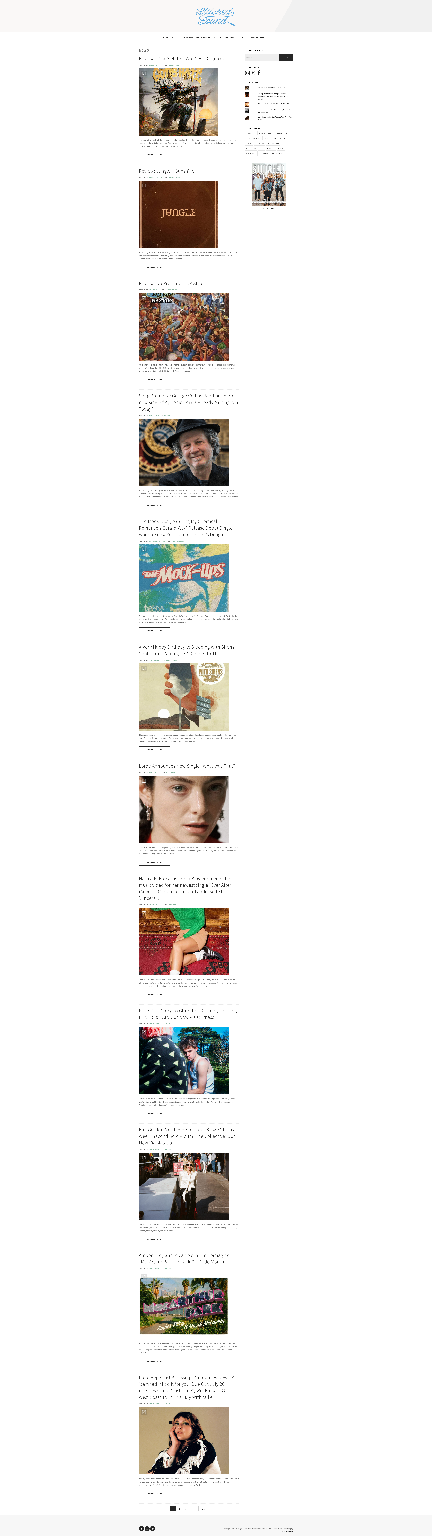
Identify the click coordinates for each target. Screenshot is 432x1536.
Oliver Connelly (177, 541)
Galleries (218, 38)
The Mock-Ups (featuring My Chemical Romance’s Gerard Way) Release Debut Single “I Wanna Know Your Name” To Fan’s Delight (188, 527)
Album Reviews (203, 38)
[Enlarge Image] (144, 73)
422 (194, 1509)
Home (165, 38)
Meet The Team (258, 38)
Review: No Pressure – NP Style (171, 283)
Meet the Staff (273, 143)
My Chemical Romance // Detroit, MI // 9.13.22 (275, 87)
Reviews (281, 148)
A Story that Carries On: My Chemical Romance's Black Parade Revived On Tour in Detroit (274, 96)
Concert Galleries (253, 138)
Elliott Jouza (174, 65)
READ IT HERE (268, 208)
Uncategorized (277, 153)
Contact (244, 38)
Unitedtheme (287, 1531)
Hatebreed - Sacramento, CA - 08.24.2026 (273, 103)
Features (229, 38)
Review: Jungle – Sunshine (167, 171)
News (173, 38)
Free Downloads (280, 138)
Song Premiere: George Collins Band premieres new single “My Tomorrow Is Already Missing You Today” (188, 402)
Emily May (168, 415)
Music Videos (251, 148)
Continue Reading (155, 155)
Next (203, 1509)
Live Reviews (187, 38)
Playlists (270, 148)
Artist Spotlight (265, 133)
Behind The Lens (282, 133)
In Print (249, 143)
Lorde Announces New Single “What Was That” (187, 766)
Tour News (264, 153)
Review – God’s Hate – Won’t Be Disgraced (182, 58)
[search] (268, 37)
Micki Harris (171, 772)
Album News (250, 133)
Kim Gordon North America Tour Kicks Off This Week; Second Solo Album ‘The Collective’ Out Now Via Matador (187, 1136)
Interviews (260, 143)
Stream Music (251, 153)
